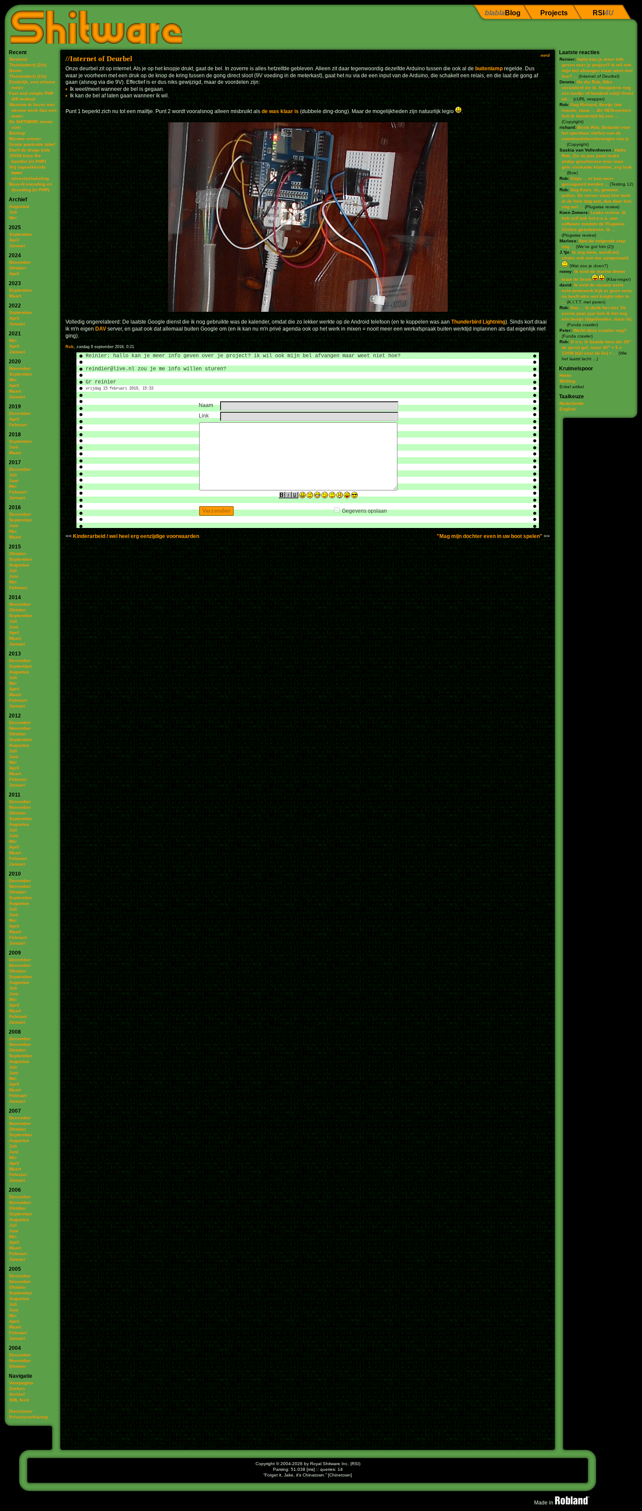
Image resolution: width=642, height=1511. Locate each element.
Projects (554, 13)
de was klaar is (280, 111)
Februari (18, 424)
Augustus (19, 206)
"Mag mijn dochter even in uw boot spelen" (489, 536)
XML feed (19, 1399)
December (20, 413)
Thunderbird (466, 322)
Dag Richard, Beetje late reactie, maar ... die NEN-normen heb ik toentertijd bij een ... (596, 110)
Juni (13, 447)
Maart (15, 295)
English (567, 409)
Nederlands (571, 403)
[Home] (93, 24)
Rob (70, 347)
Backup (17, 133)
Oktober (17, 268)
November (20, 262)
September (20, 234)
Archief (16, 1394)
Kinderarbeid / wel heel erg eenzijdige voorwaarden (136, 536)
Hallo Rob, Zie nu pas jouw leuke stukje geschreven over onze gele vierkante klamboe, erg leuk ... (597, 161)
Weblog (567, 381)
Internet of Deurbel (101, 59)
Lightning (494, 322)
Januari (17, 245)
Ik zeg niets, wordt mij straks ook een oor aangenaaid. (595, 255)
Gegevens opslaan (364, 511)
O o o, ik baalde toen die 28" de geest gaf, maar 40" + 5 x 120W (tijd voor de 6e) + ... (596, 347)
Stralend (18, 59)
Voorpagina (21, 1382)
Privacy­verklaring (28, 1416)
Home (565, 375)
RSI (603, 13)
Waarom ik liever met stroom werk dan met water (32, 110)
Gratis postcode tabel (32, 144)
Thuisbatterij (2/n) (27, 64)
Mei (13, 217)
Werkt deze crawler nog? (599, 330)
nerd (545, 55)
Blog (503, 13)
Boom (15, 70)
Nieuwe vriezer (25, 138)
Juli (13, 212)
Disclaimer (20, 1411)
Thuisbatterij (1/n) (27, 76)
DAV (100, 329)
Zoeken (17, 1388)
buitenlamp (489, 69)
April (14, 240)
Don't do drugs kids (29, 150)
